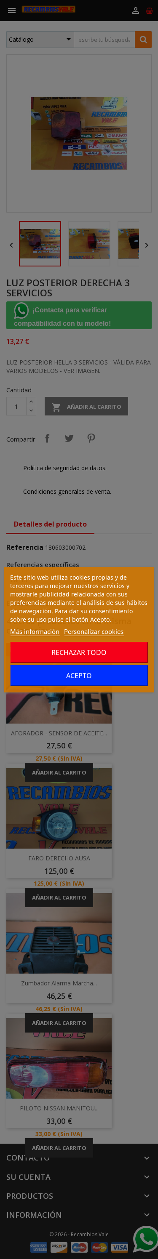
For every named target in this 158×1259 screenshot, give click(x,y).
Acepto (79, 675)
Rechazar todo (79, 652)
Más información (34, 631)
